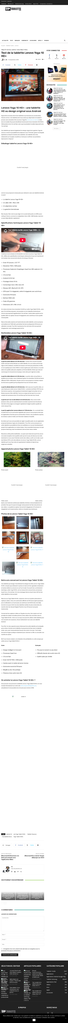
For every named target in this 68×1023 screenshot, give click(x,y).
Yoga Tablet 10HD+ (22, 49)
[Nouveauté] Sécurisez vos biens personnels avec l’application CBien (10, 857)
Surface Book (28, 3)
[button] (65, 40)
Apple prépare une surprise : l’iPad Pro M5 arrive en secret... (15, 981)
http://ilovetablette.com (16, 868)
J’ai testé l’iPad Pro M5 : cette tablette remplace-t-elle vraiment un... (15, 972)
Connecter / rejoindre (6, 1)
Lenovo (17, 45)
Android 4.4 (9, 834)
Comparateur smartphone (46, 3)
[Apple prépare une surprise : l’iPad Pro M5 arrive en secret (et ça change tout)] (23, 891)
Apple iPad (35, 3)
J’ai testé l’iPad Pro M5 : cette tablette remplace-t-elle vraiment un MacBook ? (8, 896)
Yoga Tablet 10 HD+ (18, 836)
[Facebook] (11, 871)
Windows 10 (10, 3)
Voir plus (56, 128)
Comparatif (24, 40)
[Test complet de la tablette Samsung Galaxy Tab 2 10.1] (27, 995)
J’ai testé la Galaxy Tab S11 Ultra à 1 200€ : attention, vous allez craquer (59, 122)
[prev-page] (2, 903)
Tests (11, 40)
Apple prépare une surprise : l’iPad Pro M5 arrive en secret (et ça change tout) (22, 896)
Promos (46, 40)
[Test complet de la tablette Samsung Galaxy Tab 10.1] (27, 987)
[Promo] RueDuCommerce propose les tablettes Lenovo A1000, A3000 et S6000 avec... (37, 974)
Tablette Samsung (19, 3)
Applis (40, 40)
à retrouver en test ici (32, 120)
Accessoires (33, 40)
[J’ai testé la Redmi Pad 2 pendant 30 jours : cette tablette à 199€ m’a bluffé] (50, 114)
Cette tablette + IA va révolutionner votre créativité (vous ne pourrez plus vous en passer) (37, 896)
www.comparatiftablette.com (28, 685)
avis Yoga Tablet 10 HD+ (19, 834)
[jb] (2, 60)
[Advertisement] (34, 24)
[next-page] (5, 903)
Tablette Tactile (10, 45)
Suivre (57, 54)
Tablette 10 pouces (31, 834)
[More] (37, 65)
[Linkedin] (14, 871)
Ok (34, 1020)
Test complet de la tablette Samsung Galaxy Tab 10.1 (36, 984)
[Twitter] (21, 871)
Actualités (5, 40)
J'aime (49, 54)
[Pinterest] (18, 871)
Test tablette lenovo (7, 836)
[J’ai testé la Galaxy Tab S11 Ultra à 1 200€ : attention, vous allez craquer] (50, 122)
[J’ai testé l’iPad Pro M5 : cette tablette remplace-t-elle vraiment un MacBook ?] (8, 891)
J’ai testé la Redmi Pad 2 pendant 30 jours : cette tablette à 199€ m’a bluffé (60, 115)
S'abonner (64, 54)
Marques (17, 40)
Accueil (3, 45)
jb (6, 59)
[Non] (66, 1018)
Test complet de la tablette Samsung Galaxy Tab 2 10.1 (36, 992)
